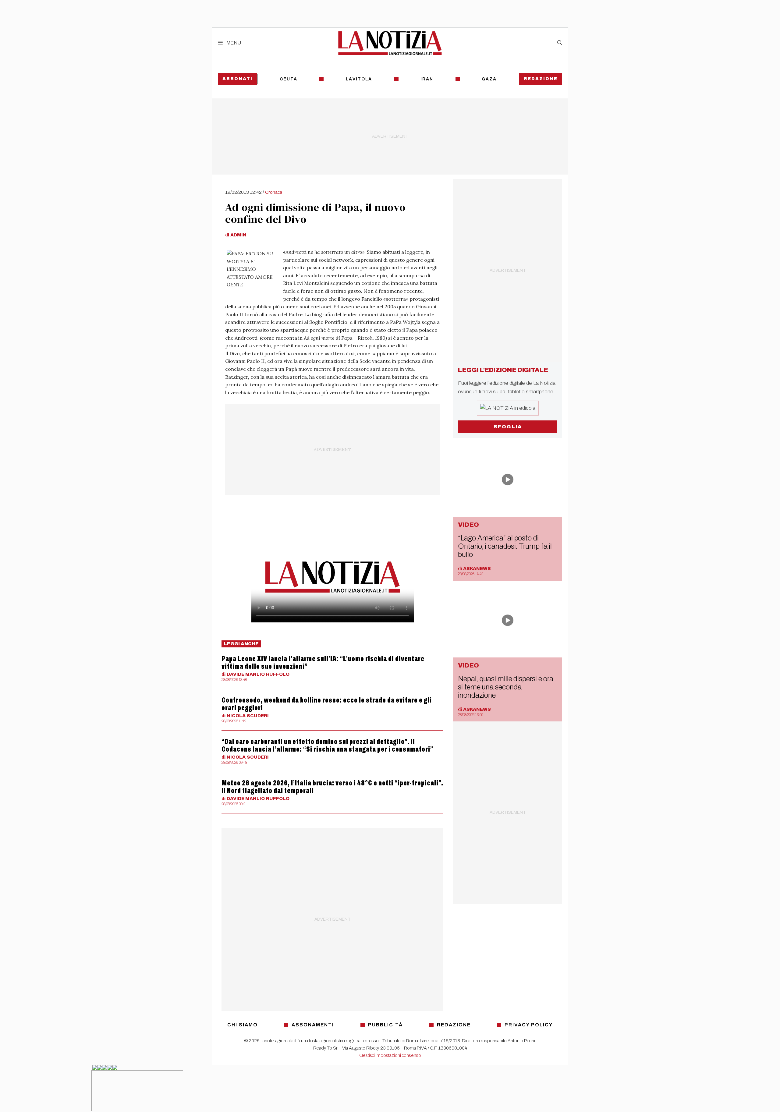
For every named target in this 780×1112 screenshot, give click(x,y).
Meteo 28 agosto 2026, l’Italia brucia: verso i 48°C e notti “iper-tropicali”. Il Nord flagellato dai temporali (332, 787)
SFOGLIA (508, 426)
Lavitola (359, 79)
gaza (489, 79)
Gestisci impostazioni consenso (390, 1055)
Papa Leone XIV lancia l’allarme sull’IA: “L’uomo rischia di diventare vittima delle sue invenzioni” (323, 662)
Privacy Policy (529, 1024)
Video (468, 524)
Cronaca (273, 192)
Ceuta (288, 79)
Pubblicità (385, 1024)
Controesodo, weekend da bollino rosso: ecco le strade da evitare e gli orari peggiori (327, 704)
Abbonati (237, 78)
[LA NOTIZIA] (389, 43)
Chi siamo (242, 1024)
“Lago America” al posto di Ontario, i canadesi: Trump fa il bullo (505, 546)
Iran (426, 79)
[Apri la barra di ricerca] (559, 43)
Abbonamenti (313, 1024)
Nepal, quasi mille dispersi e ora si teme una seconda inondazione (505, 687)
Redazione (541, 78)
